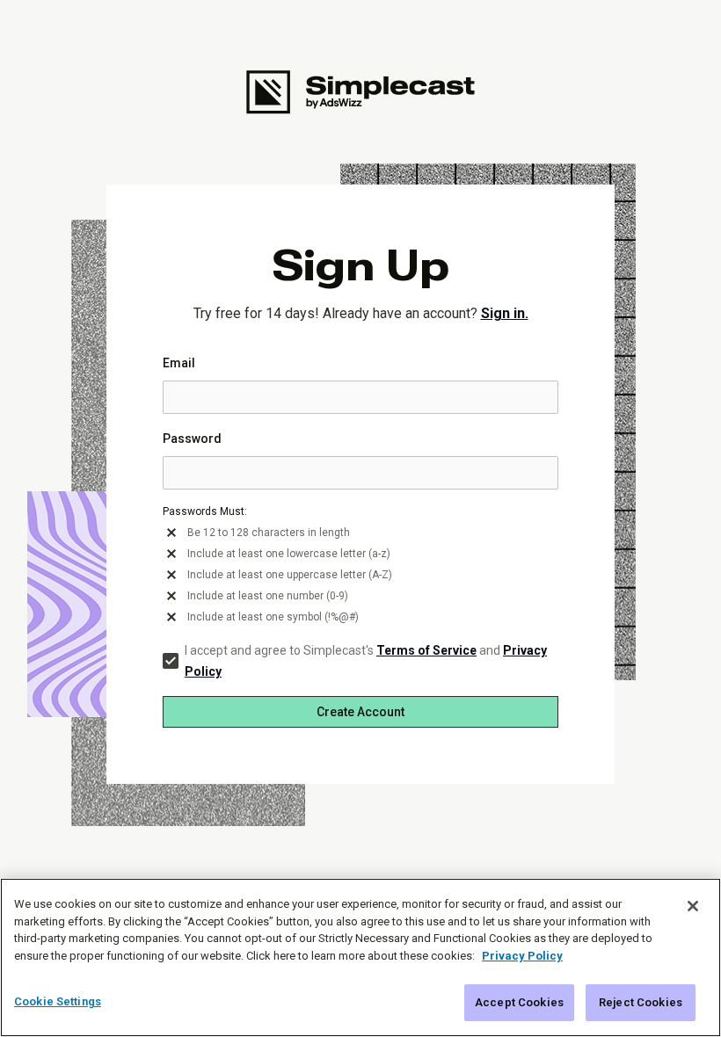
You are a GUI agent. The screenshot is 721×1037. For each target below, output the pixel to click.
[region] (360, 957)
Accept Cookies (519, 1002)
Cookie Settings (57, 1001)
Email (179, 363)
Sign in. (504, 313)
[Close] (693, 906)
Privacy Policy (522, 955)
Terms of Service (426, 650)
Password (192, 438)
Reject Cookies (640, 1002)
